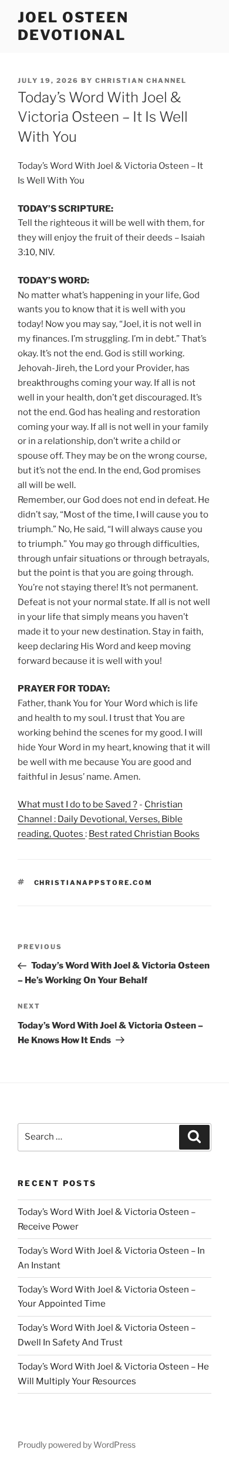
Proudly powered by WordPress (77, 1444)
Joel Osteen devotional (73, 26)
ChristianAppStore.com (93, 883)
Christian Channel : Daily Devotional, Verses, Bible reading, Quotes (100, 819)
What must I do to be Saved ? (77, 804)
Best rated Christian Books (144, 834)
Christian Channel (141, 80)
